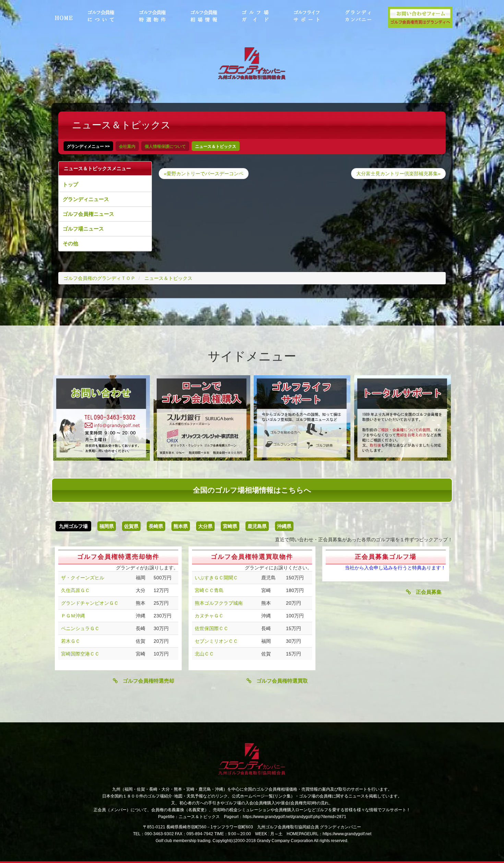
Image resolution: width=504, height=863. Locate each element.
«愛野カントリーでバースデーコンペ (203, 173)
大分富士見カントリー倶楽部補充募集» (398, 173)
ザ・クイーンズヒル (82, 577)
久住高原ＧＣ (75, 590)
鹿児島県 (257, 526)
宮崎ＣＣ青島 (209, 590)
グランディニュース (86, 199)
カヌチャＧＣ (209, 615)
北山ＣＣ (204, 654)
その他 (70, 243)
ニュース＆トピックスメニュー (97, 168)
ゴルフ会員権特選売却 (146, 681)
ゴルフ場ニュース (83, 229)
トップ (70, 184)
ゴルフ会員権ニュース (88, 214)
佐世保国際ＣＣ (211, 628)
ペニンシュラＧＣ (80, 628)
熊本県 (180, 526)
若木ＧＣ (70, 641)
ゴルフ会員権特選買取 (279, 681)
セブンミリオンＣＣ (216, 641)
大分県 (205, 526)
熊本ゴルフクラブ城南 (219, 603)
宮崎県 (230, 526)
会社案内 (127, 146)
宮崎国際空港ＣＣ (80, 654)
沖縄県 (284, 526)
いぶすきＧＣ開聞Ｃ (216, 577)
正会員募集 (426, 592)
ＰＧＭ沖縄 (73, 615)
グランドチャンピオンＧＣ (90, 603)
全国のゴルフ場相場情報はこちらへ (252, 490)
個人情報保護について (165, 146)
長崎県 (156, 526)
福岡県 (106, 526)
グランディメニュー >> (88, 146)
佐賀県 (131, 526)
